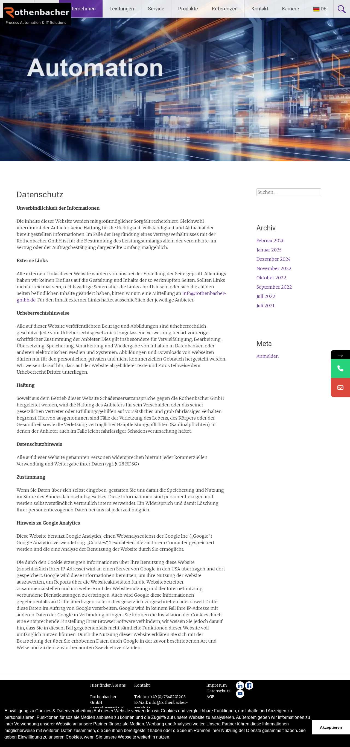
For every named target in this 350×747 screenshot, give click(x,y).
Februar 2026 (270, 240)
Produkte (188, 8)
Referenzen (225, 8)
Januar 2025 (269, 250)
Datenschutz (218, 691)
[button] (5, 744)
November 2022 (273, 268)
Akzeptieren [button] (331, 727)
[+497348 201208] (340, 368)
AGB (210, 696)
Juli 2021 (265, 305)
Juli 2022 (265, 296)
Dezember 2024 (273, 259)
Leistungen (122, 8)
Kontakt (260, 8)
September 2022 (274, 287)
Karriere (290, 8)
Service (156, 8)
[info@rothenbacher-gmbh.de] (340, 387)
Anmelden (267, 356)
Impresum (216, 685)
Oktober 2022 (271, 277)
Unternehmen (81, 8)
